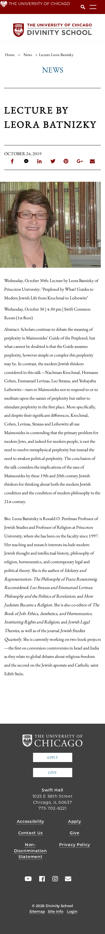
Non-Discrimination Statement (30, 850)
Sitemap (37, 911)
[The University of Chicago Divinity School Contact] (66, 879)
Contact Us (30, 832)
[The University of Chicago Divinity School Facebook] (40, 879)
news (28, 54)
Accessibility (30, 821)
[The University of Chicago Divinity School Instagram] (53, 879)
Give (52, 772)
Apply (52, 757)
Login (72, 911)
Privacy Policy (74, 844)
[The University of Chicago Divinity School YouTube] (27, 879)
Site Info (55, 911)
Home (10, 54)
